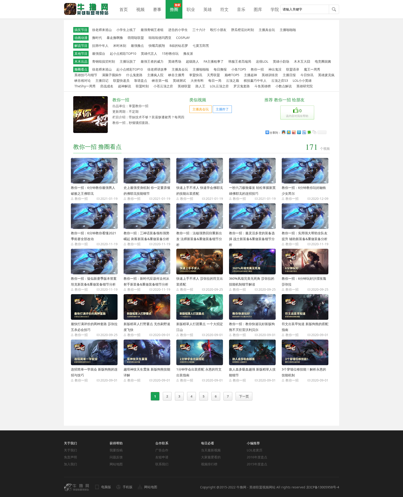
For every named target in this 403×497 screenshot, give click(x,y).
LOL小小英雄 (302, 80)
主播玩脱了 (128, 61)
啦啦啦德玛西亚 (160, 37)
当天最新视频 (211, 450)
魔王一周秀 (312, 69)
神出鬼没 (274, 69)
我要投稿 (116, 450)
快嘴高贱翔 (157, 45)
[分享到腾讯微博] (298, 132)
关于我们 (70, 450)
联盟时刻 (142, 86)
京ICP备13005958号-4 (322, 487)
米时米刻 (119, 45)
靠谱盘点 (140, 80)
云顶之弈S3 (279, 80)
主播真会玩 (267, 29)
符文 (224, 9)
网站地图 (116, 464)
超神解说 (124, 86)
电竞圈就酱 (323, 61)
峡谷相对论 (82, 80)
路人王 (200, 86)
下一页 (244, 396)
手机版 (127, 487)
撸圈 (174, 9)
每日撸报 (220, 69)
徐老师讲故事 (157, 69)
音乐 (241, 9)
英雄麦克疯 (326, 75)
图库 (258, 9)
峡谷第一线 (160, 80)
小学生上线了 (126, 29)
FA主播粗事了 (214, 61)
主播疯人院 (155, 75)
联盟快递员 (121, 80)
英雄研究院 (304, 86)
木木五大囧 (302, 61)
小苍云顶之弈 (163, 86)
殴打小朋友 (218, 29)
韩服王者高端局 (239, 61)
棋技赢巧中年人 (255, 80)
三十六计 (198, 29)
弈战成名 (106, 86)
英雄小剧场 (281, 61)
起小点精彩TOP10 (123, 53)
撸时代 (97, 37)
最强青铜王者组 (152, 29)
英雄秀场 (174, 61)
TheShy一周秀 (85, 86)
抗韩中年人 (100, 45)
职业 (191, 9)
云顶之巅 (232, 80)
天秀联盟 (213, 75)
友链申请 (161, 457)
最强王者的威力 (152, 61)
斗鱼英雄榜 (262, 86)
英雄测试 (179, 80)
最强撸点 (137, 45)
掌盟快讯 (195, 75)
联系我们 (161, 464)
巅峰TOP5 (232, 75)
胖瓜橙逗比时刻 (242, 29)
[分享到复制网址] (314, 132)
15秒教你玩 (170, 53)
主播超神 (250, 75)
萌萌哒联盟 (136, 37)
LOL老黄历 (254, 450)
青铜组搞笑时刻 (103, 61)
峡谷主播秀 (176, 75)
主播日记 (101, 80)
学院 (275, 9)
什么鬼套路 (134, 75)
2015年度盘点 (257, 464)
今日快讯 (306, 75)
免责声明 (70, 457)
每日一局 (214, 80)
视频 (140, 9)
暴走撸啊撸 (115, 37)
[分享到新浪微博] (293, 132)
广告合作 (161, 450)
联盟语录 (292, 69)
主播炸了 (222, 109)
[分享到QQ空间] (288, 132)
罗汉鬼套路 (241, 86)
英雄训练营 (270, 75)
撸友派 (188, 53)
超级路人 (192, 61)
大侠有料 (197, 80)
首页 (123, 9)
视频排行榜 (209, 464)
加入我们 (70, 464)
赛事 (157, 9)
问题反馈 (116, 457)
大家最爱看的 (211, 457)
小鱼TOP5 (238, 69)
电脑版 (106, 487)
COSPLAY (183, 37)
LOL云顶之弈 (219, 86)
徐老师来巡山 (102, 29)
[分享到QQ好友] (283, 132)
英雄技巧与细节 (85, 75)
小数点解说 (283, 86)
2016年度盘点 (257, 457)
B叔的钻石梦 (179, 45)
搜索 (334, 10)
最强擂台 (98, 53)
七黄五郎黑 (201, 45)
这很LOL (262, 61)
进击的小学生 (178, 29)
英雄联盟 (184, 86)
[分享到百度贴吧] (303, 132)
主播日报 (289, 75)
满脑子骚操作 (112, 75)
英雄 (207, 9)
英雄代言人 (149, 53)
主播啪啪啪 (288, 29)
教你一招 (257, 69)
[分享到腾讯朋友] (309, 132)
